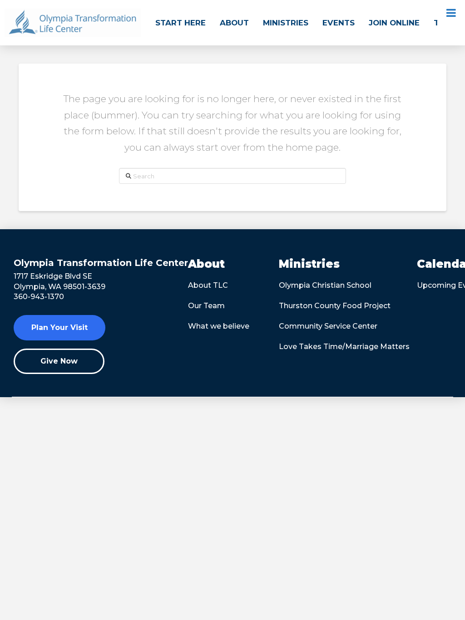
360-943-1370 (39, 296)
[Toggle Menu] (451, 12)
